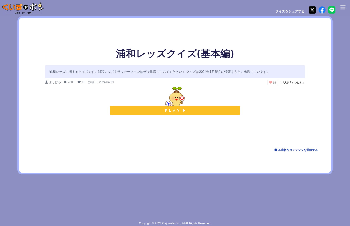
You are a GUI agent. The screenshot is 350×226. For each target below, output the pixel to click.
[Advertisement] (175, 132)
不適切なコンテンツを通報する (297, 150)
